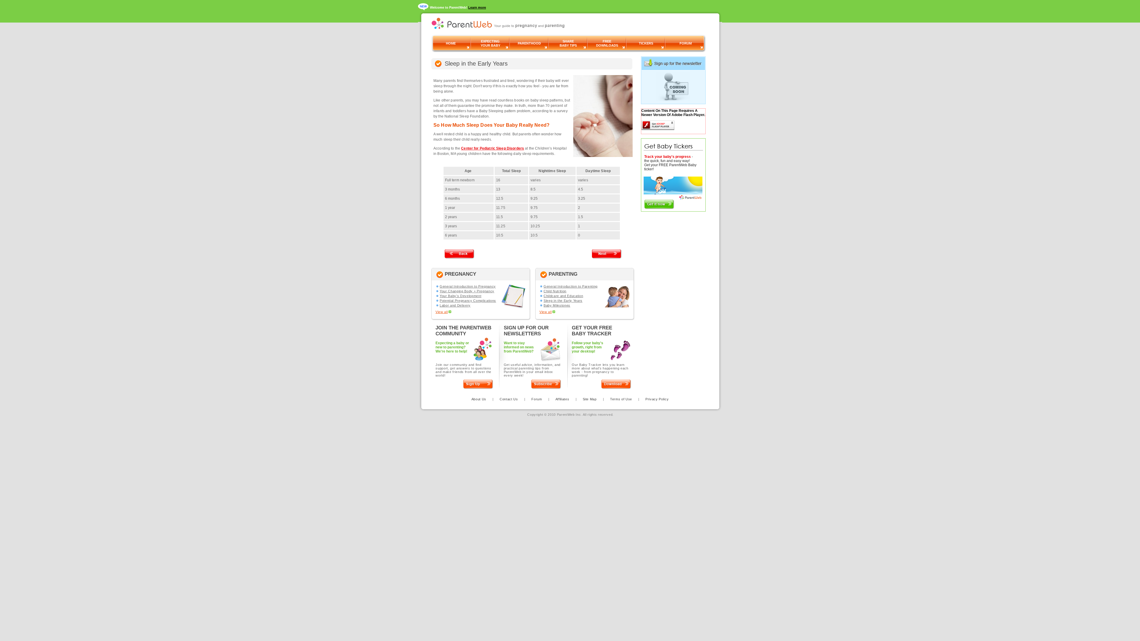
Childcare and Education (563, 296)
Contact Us (509, 399)
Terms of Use (621, 399)
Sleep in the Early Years (563, 300)
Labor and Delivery (455, 305)
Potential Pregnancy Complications (468, 300)
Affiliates (562, 399)
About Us (478, 399)
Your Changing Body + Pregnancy (467, 291)
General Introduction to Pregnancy (468, 286)
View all (442, 312)
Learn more (477, 7)
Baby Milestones (557, 305)
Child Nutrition (555, 291)
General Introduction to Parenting (571, 286)
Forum (536, 399)
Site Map (590, 399)
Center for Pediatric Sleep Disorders (492, 148)
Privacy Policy (657, 399)
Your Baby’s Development (460, 296)
